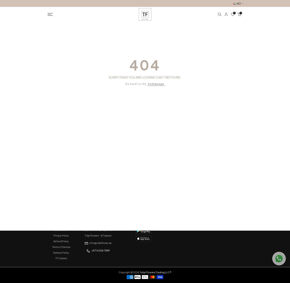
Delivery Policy (61, 252)
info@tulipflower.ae (101, 242)
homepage (156, 83)
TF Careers (61, 258)
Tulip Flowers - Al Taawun (98, 235)
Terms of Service (61, 246)
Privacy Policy (61, 235)
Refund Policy (61, 241)
